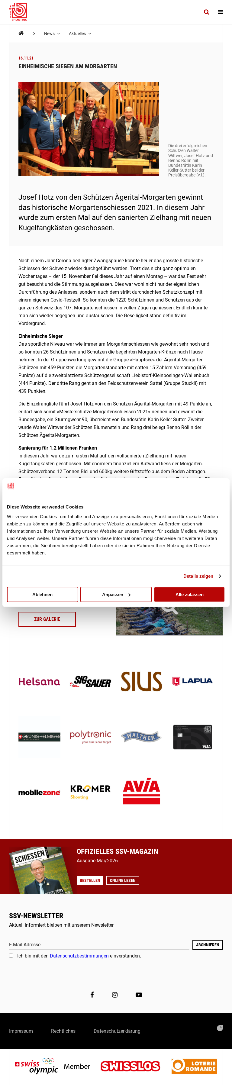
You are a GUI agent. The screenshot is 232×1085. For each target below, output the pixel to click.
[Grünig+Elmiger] (39, 737)
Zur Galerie (47, 619)
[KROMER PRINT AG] (90, 793)
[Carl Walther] (141, 737)
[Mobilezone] (39, 793)
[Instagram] (115, 995)
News (50, 33)
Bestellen (90, 880)
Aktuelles (78, 33)
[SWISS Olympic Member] (57, 1067)
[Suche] (206, 12)
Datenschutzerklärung (117, 1031)
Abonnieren (207, 944)
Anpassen (112, 594)
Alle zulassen (190, 594)
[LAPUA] (192, 682)
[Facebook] (92, 995)
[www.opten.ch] (220, 1028)
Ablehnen (42, 594)
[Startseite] (21, 12)
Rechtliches (63, 1031)
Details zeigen (198, 576)
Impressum (21, 1031)
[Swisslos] (135, 1067)
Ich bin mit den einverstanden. (79, 956)
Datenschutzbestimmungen (79, 956)
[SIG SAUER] (90, 682)
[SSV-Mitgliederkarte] (192, 737)
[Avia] (141, 793)
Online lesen (123, 880)
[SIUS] (141, 682)
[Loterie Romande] (194, 1067)
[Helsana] (39, 682)
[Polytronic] (90, 737)
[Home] (21, 33)
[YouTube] (139, 995)
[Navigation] (220, 12)
